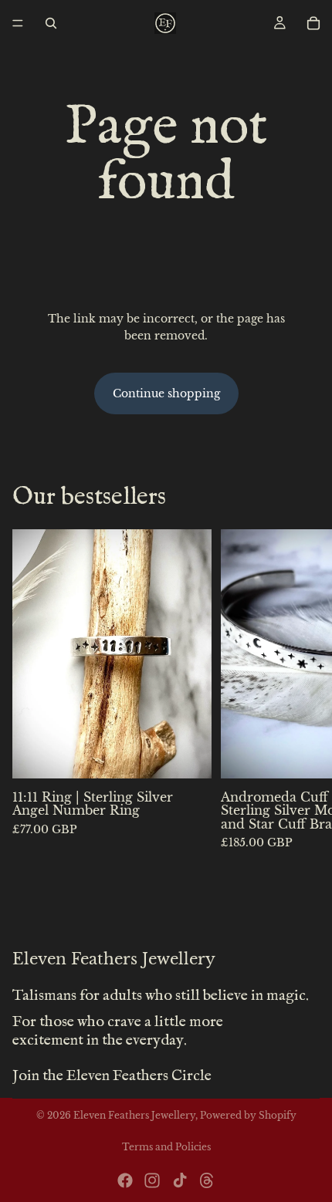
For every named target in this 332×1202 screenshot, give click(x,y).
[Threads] (207, 1180)
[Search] (51, 23)
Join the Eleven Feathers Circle (112, 1076)
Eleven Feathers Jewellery (134, 1115)
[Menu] (18, 23)
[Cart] (313, 23)
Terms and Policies (166, 1147)
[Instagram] (152, 1180)
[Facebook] (125, 1180)
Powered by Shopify (248, 1115)
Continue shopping (166, 393)
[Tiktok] (180, 1180)
